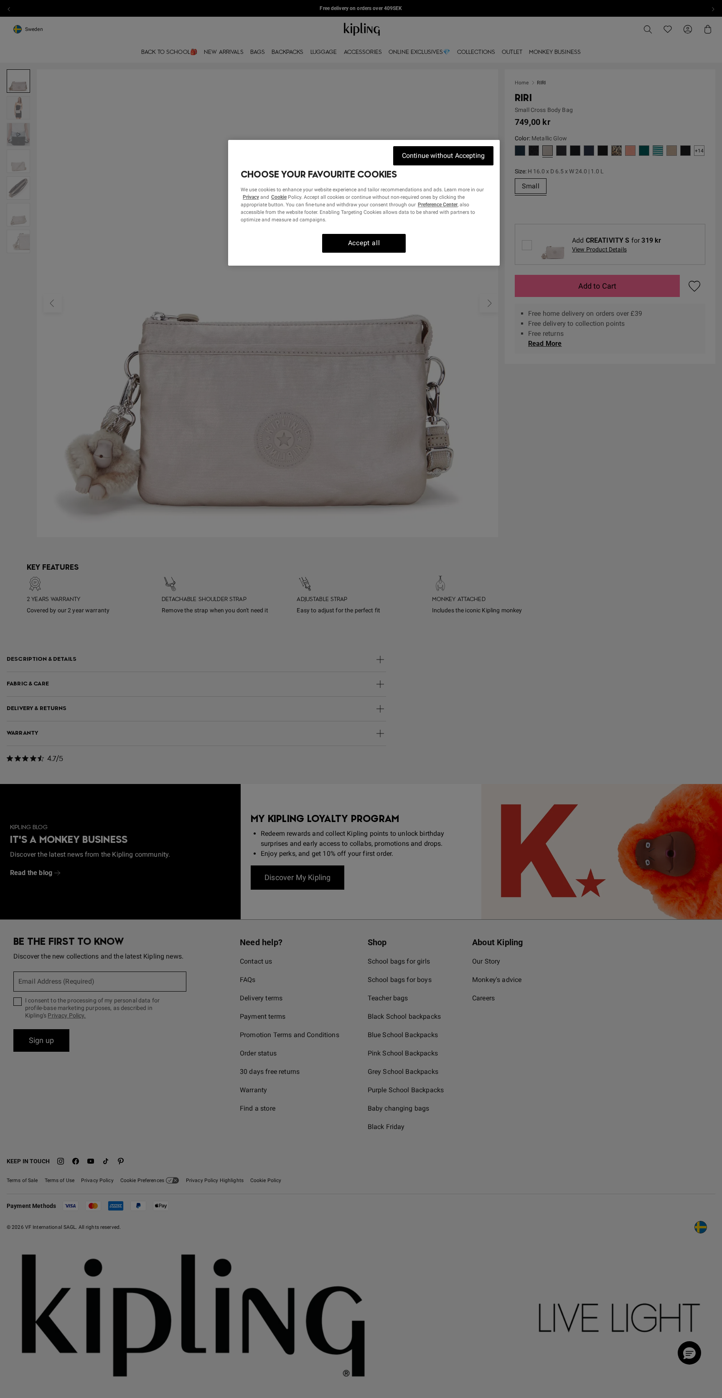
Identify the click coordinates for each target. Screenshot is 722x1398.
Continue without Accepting (443, 156)
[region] (364, 203)
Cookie (279, 197)
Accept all (364, 243)
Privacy (251, 197)
